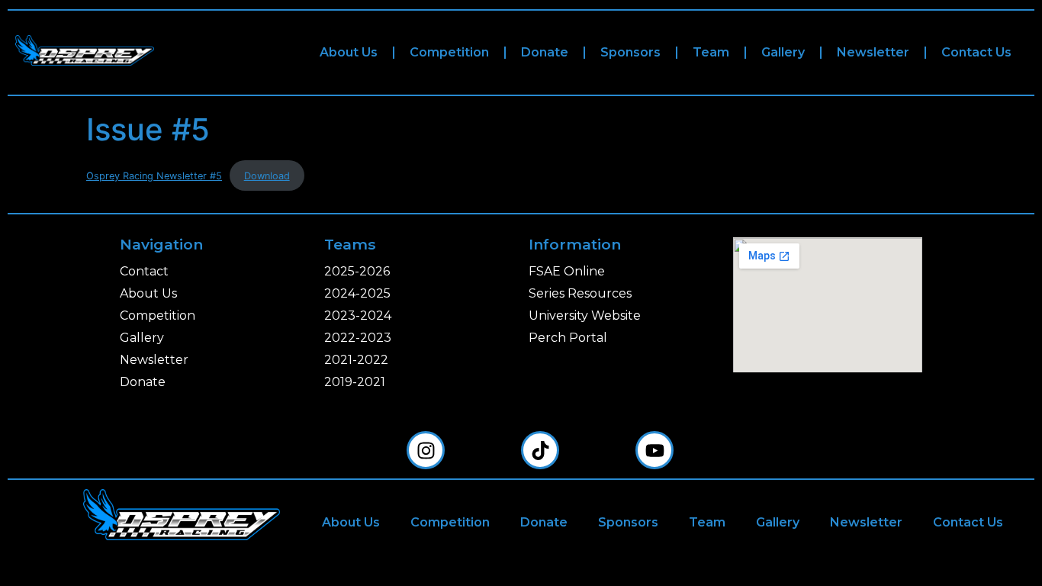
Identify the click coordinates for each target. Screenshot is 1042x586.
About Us (349, 52)
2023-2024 (357, 315)
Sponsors (630, 52)
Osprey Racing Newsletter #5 (154, 176)
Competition (449, 52)
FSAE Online (567, 271)
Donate (544, 52)
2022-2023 (357, 337)
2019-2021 (354, 382)
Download (267, 176)
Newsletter (873, 52)
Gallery (783, 52)
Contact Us (976, 52)
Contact (144, 271)
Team (711, 52)
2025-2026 (357, 271)
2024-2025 (357, 293)
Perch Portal (568, 337)
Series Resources (580, 293)
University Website (585, 315)
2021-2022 (356, 360)
